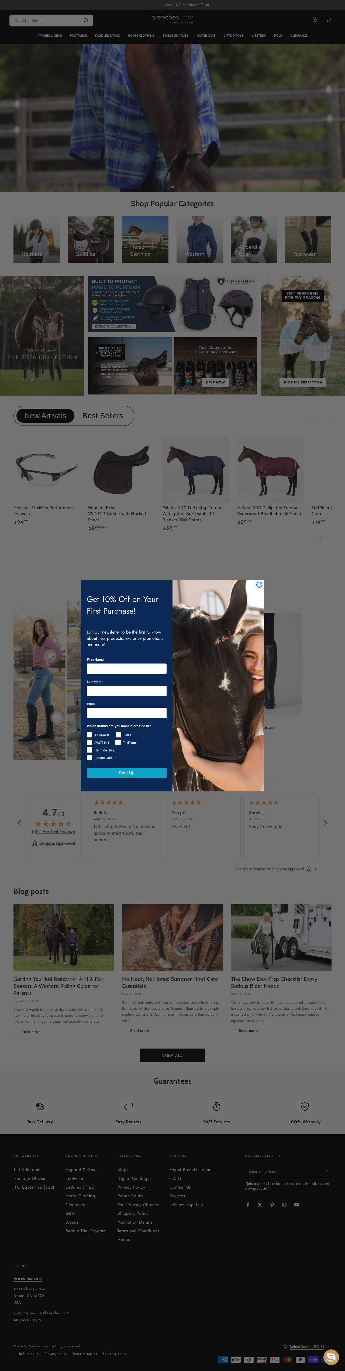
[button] (331, 1357)
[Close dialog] (259, 584)
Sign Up (126, 773)
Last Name (95, 681)
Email (91, 703)
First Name (95, 659)
